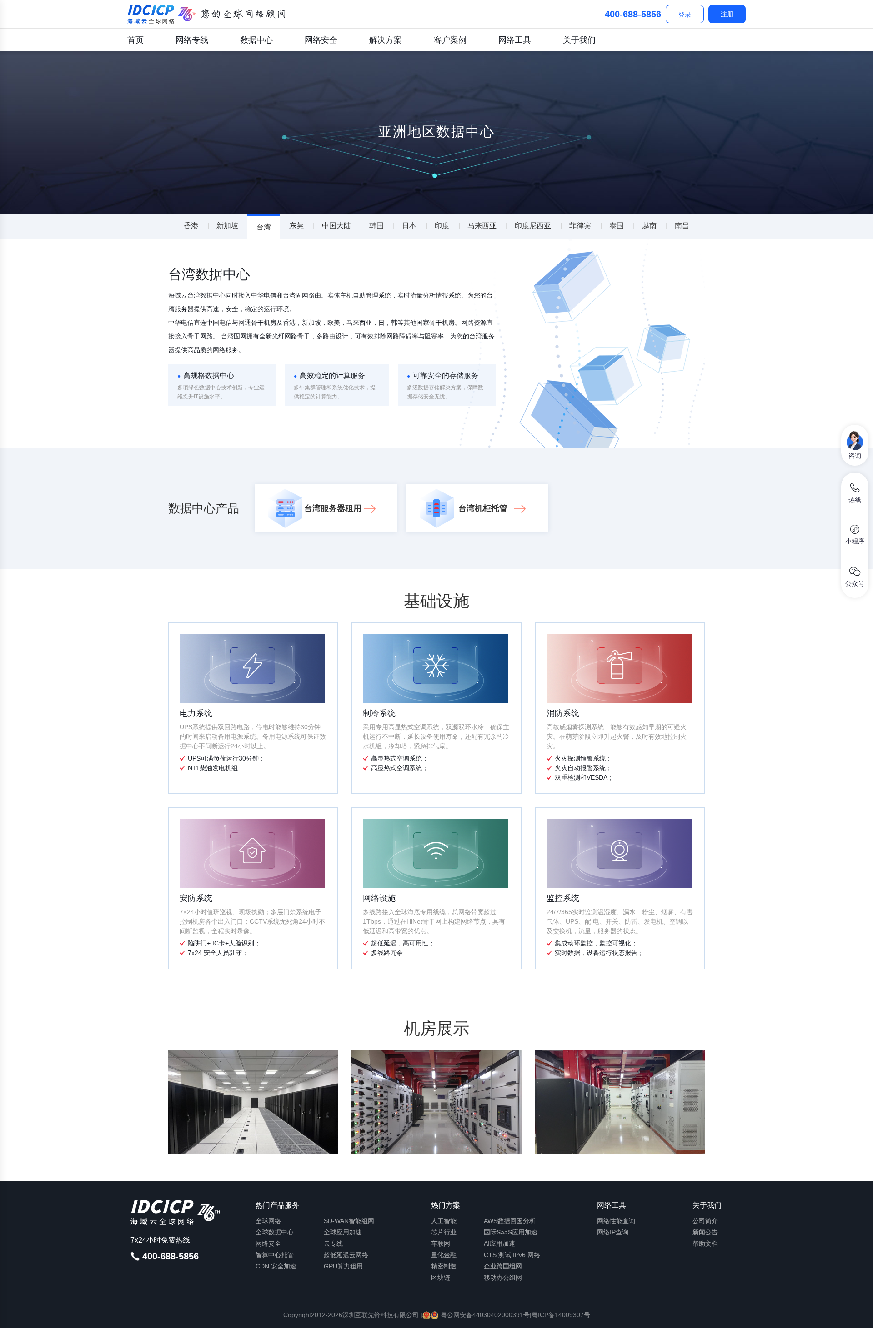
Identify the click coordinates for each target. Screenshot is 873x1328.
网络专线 (192, 40)
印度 (442, 225)
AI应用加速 (499, 1243)
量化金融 (444, 1254)
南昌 (682, 225)
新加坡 (227, 225)
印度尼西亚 (533, 225)
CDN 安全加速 (276, 1266)
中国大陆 (336, 225)
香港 (191, 225)
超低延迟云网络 (346, 1254)
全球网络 (268, 1220)
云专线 (333, 1243)
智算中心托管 (275, 1254)
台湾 (263, 227)
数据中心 (256, 40)
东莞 (296, 225)
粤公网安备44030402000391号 (484, 1314)
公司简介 (705, 1220)
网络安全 (321, 40)
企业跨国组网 (503, 1266)
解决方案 (385, 40)
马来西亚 (482, 225)
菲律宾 (580, 225)
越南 (649, 225)
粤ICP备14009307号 (561, 1314)
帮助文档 (705, 1243)
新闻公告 (705, 1232)
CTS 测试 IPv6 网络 (512, 1254)
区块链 (440, 1277)
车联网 (440, 1243)
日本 (409, 225)
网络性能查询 (616, 1220)
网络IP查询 (612, 1232)
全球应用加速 (343, 1232)
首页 (135, 40)
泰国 (616, 225)
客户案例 (450, 40)
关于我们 (579, 40)
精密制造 (444, 1266)
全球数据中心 (275, 1232)
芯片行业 (444, 1232)
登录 (684, 14)
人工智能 (444, 1220)
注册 (727, 14)
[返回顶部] (855, 1313)
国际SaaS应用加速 (510, 1232)
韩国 (376, 225)
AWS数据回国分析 (510, 1220)
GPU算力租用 (343, 1266)
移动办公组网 (503, 1277)
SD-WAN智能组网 (349, 1220)
